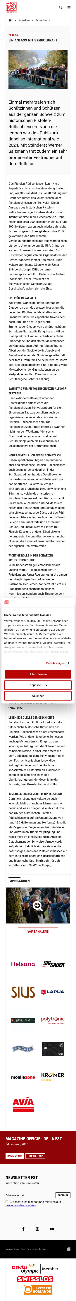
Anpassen (36, 685)
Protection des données (36, 1249)
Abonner (63, 1195)
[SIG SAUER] (53, 964)
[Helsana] (23, 964)
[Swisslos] (38, 1279)
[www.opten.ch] (68, 1249)
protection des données (21, 1205)
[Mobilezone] (23, 1077)
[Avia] (23, 1106)
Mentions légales (12, 1249)
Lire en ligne (35, 1156)
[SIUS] (23, 992)
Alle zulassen (38, 674)
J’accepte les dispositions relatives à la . (33, 1203)
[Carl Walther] (23, 1049)
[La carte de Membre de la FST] (53, 1049)
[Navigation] (69, 7)
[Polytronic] (53, 1021)
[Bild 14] (38, 906)
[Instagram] (37, 1229)
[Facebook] (23, 1229)
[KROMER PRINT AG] (53, 1077)
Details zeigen (55, 663)
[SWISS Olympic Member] (38, 1269)
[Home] (10, 20)
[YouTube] (51, 1229)
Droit (23, 1249)
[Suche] (60, 7)
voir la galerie (38, 931)
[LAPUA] (53, 992)
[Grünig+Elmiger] (23, 1021)
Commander (14, 1156)
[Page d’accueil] (13, 7)
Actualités (24, 20)
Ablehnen (38, 695)
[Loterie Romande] (38, 1290)
